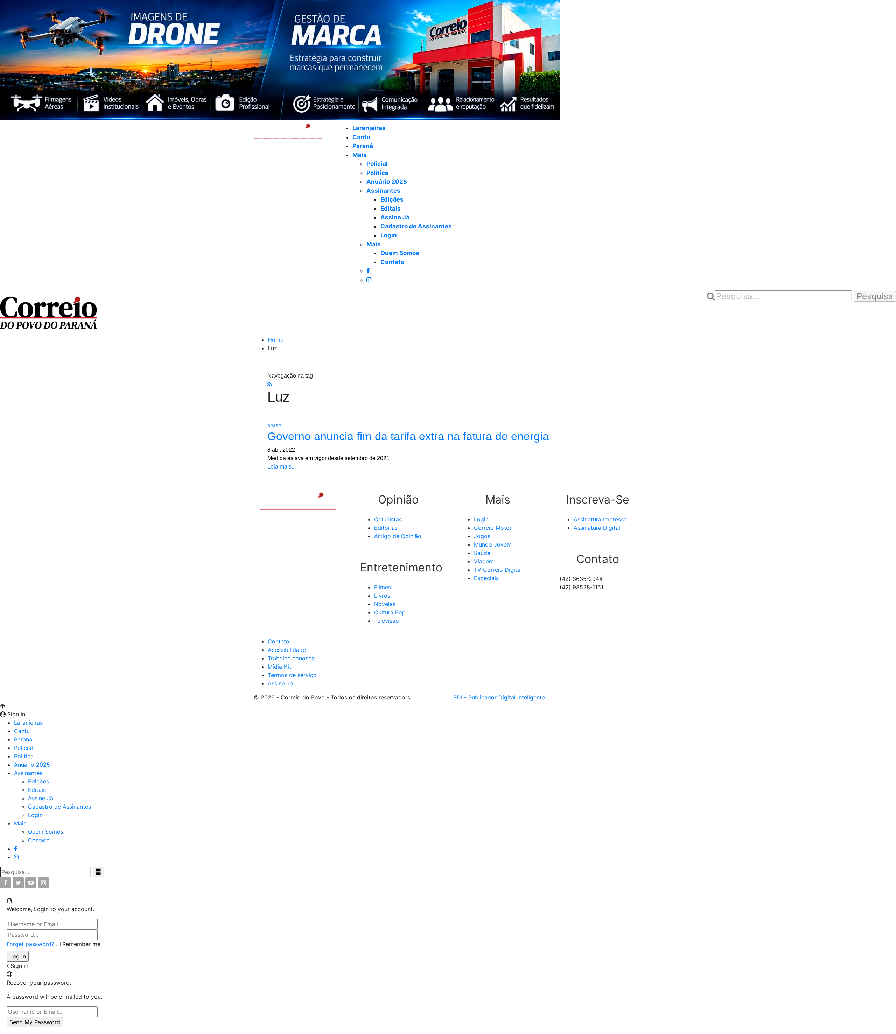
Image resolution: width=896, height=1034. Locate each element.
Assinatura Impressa (600, 519)
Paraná (362, 145)
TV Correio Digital (498, 569)
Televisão (386, 620)
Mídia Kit (279, 666)
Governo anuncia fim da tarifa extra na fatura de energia (408, 436)
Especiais (486, 578)
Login (388, 235)
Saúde (482, 552)
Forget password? (30, 944)
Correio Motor (493, 527)
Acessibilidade (287, 649)
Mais (359, 155)
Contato (392, 262)
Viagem (484, 561)
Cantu (361, 137)
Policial (377, 163)
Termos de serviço (292, 674)
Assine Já (395, 217)
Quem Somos (399, 252)
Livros (382, 595)
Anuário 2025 (386, 181)
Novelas (385, 603)
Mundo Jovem (493, 544)
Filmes (382, 587)
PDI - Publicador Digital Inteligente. (499, 697)
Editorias (386, 527)
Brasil (274, 425)
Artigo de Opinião (397, 536)
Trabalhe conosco (291, 658)
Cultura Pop (390, 612)
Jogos (482, 536)
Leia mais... (281, 467)
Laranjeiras (369, 128)
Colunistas (388, 519)
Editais (390, 208)
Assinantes (383, 190)
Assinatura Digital (597, 527)
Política (377, 172)
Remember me (81, 944)
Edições (392, 199)
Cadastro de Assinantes (416, 226)
